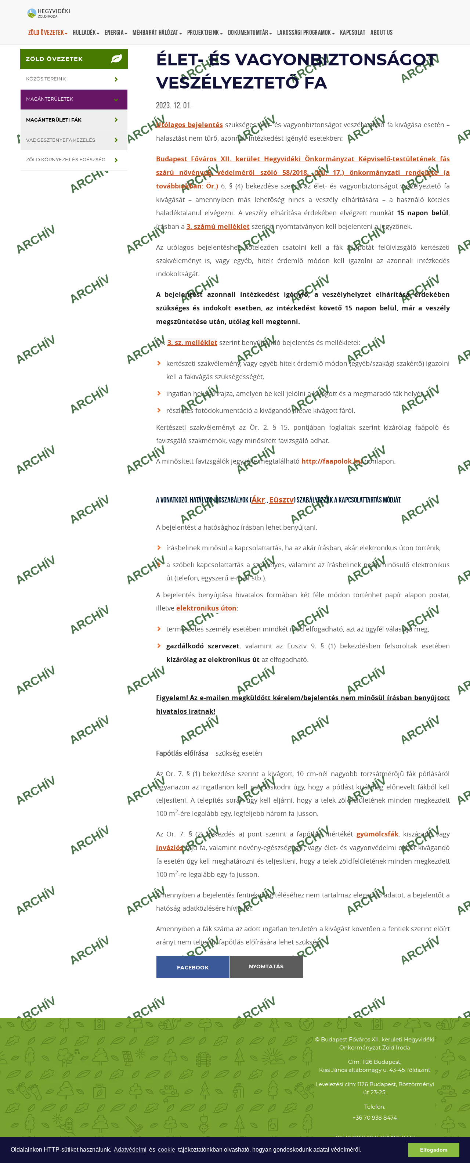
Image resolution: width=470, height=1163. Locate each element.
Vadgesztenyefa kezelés (60, 140)
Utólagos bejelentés (189, 124)
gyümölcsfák (377, 834)
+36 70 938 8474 (374, 1118)
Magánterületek (49, 99)
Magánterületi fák (54, 120)
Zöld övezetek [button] (46, 32)
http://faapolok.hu (331, 461)
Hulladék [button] (84, 32)
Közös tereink (46, 79)
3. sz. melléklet (192, 342)
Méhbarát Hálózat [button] (155, 32)
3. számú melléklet (218, 226)
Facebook (193, 968)
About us (381, 32)
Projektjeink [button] (203, 32)
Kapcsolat (352, 32)
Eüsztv (281, 499)
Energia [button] (114, 32)
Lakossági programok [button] (304, 32)
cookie (166, 1149)
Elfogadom (433, 1150)
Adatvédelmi (130, 1149)
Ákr (258, 499)
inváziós (169, 847)
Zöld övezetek (54, 59)
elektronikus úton (206, 608)
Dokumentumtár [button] (248, 32)
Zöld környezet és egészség (65, 160)
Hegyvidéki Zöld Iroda (51, 13)
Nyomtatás (266, 966)
